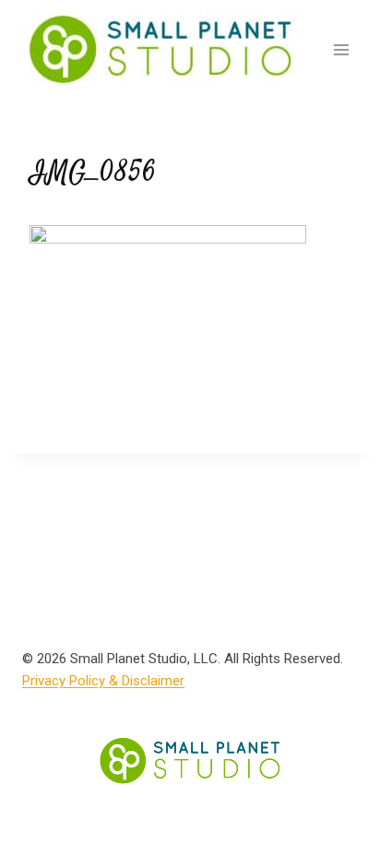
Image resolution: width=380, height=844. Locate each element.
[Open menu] (341, 49)
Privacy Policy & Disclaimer (103, 680)
